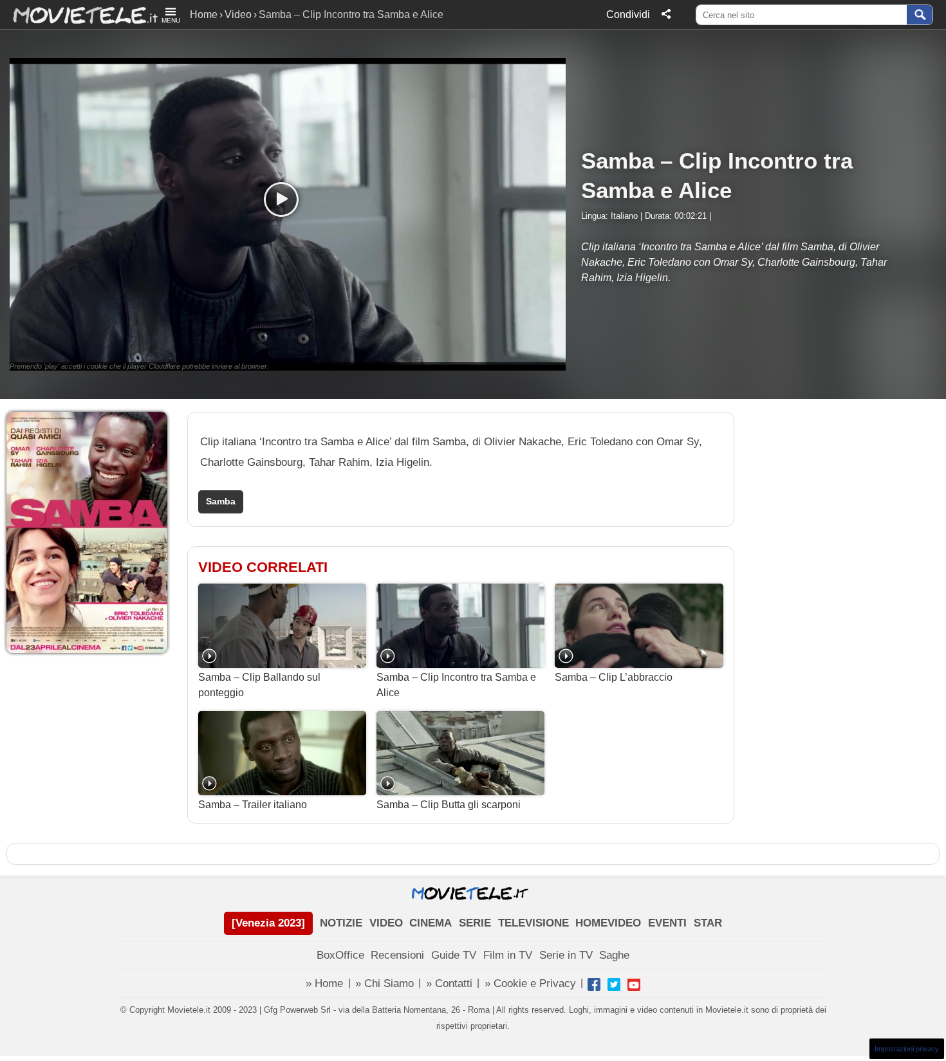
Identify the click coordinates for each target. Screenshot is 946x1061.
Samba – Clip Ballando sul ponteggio (259, 685)
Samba (221, 501)
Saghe (614, 955)
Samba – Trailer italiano (252, 804)
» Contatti (449, 983)
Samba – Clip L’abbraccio (613, 677)
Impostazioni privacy (907, 1049)
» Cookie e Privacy (530, 983)
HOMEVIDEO (608, 923)
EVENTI (667, 923)
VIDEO (386, 923)
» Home (324, 983)
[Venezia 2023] (268, 923)
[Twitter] (613, 984)
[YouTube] (633, 984)
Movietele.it (79, 14)
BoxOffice (340, 955)
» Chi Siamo (384, 983)
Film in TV (507, 955)
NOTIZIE (341, 923)
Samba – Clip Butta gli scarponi (448, 804)
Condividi (628, 14)
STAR (708, 923)
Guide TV (453, 955)
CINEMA (430, 923)
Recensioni (397, 955)
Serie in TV (566, 955)
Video (238, 14)
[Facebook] (594, 984)
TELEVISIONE (533, 923)
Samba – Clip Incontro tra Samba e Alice (456, 685)
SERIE (475, 923)
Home (204, 14)
